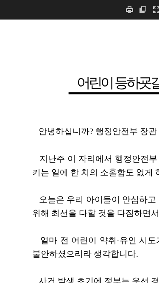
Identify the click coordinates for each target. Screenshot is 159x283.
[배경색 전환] (143, 9)
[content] (79, 151)
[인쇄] (129, 9)
